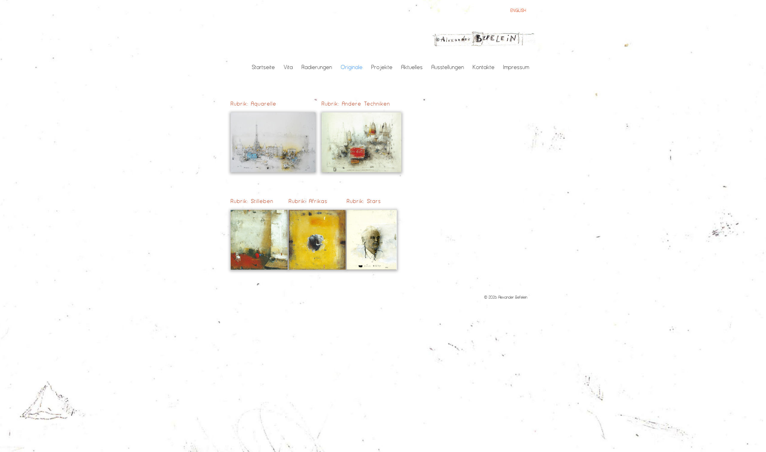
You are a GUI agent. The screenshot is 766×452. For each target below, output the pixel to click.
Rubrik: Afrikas (308, 201)
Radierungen (317, 67)
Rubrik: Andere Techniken (356, 103)
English (518, 10)
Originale (352, 67)
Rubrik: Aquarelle (253, 103)
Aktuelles (412, 67)
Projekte (382, 67)
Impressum (516, 67)
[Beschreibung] (483, 39)
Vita (288, 67)
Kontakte (484, 67)
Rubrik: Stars (364, 201)
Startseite (263, 67)
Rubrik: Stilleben (252, 201)
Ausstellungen (447, 67)
